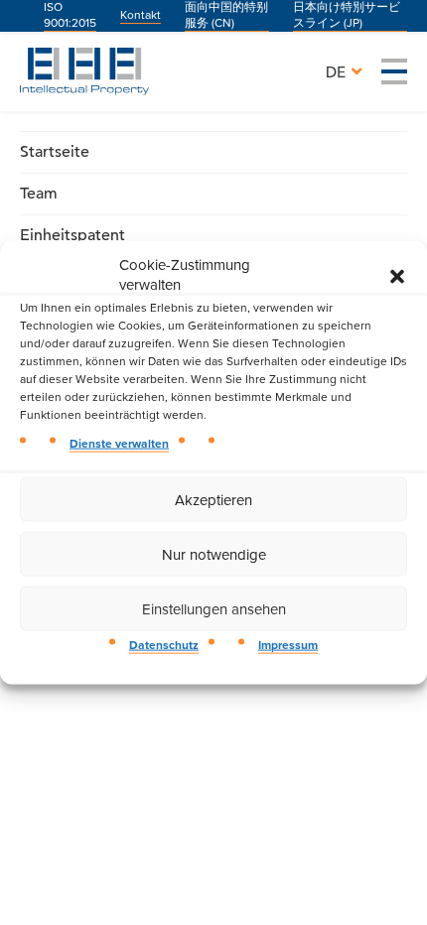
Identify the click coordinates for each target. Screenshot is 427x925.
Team (39, 193)
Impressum (288, 645)
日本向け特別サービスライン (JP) (346, 15)
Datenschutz (164, 645)
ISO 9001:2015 (70, 15)
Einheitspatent (72, 235)
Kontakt (140, 15)
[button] (397, 275)
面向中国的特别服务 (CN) (226, 15)
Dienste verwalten (119, 444)
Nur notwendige (214, 555)
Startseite (54, 152)
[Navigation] (394, 71)
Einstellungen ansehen (214, 609)
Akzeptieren (213, 500)
